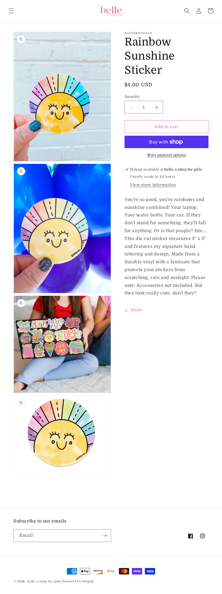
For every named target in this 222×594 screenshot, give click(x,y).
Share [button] (136, 310)
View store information (153, 185)
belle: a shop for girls (44, 581)
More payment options (166, 155)
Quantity (132, 97)
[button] (11, 11)
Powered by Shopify (78, 581)
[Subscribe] (105, 535)
